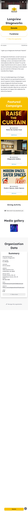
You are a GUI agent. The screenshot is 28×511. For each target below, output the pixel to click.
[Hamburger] (25, 2)
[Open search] (20, 2)
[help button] (25, 508)
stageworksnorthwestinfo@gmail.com (13, 283)
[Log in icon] (23, 2)
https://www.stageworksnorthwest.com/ (13, 287)
